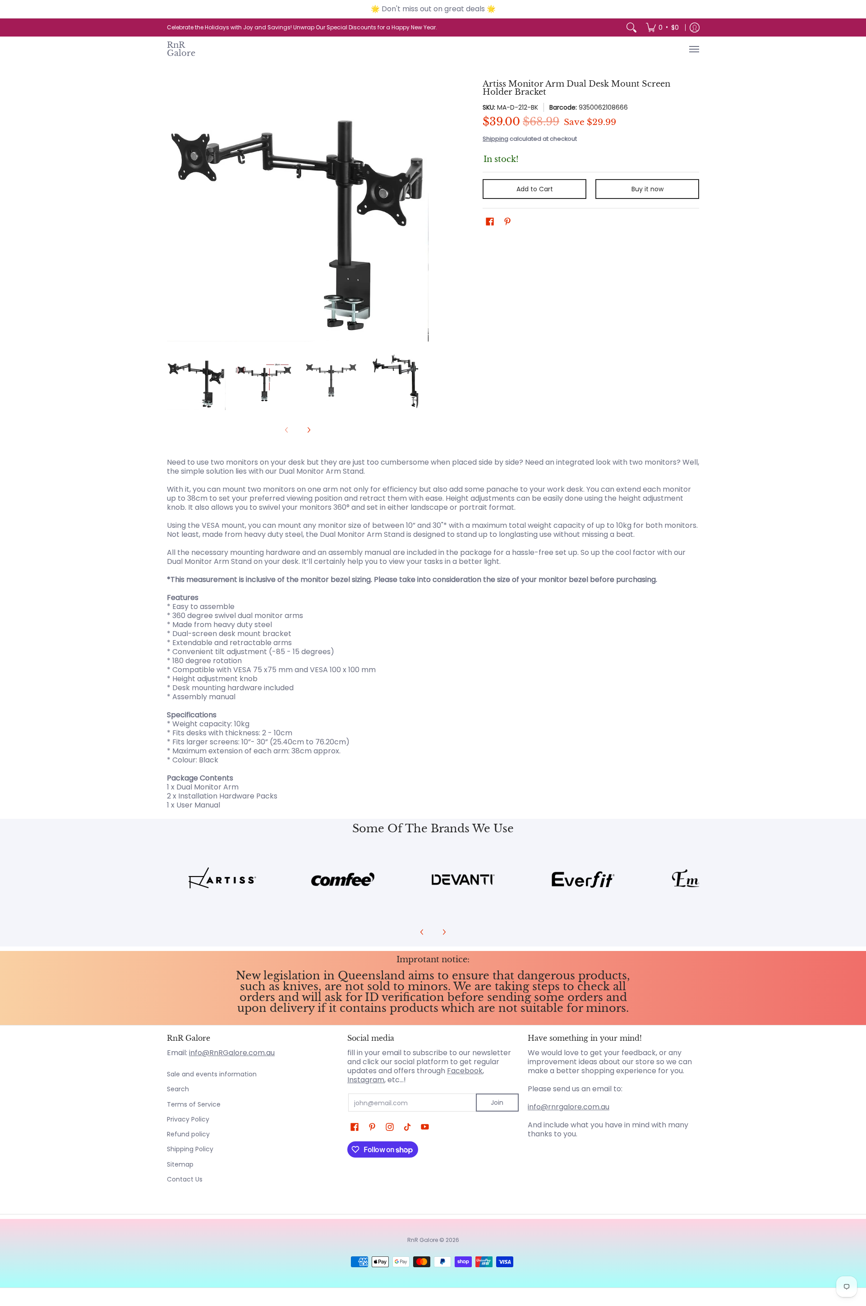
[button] (490, 222)
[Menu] (693, 49)
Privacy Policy (188, 1119)
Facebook (465, 1071)
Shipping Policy (190, 1149)
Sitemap (180, 1164)
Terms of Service (194, 1104)
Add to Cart (534, 189)
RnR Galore (181, 49)
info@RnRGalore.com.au (232, 1053)
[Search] (631, 27)
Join (497, 1102)
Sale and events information (212, 1074)
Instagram (365, 1080)
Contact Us (185, 1179)
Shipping (495, 139)
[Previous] (173, 211)
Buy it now (647, 189)
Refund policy (188, 1134)
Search (178, 1089)
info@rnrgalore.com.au (568, 1107)
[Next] (422, 211)
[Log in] (695, 27)
